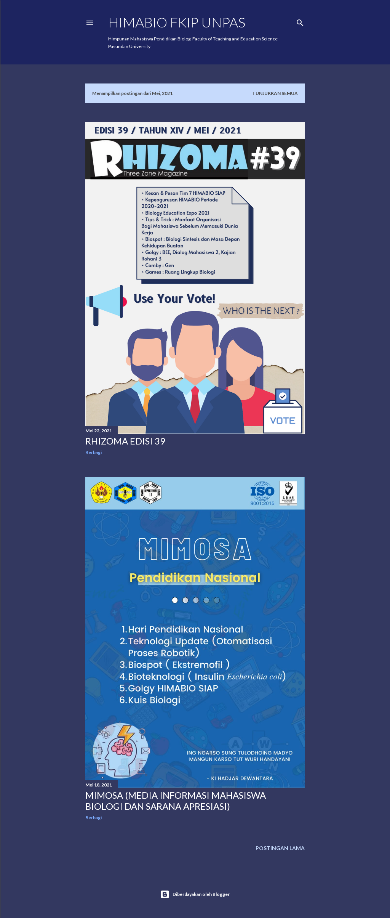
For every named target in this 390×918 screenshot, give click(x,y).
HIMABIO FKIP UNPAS (176, 22)
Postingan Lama (280, 848)
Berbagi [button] (93, 452)
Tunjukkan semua (275, 93)
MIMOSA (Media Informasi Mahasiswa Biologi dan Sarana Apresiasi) (175, 801)
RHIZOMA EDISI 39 (125, 440)
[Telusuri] (300, 21)
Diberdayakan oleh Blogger (201, 894)
